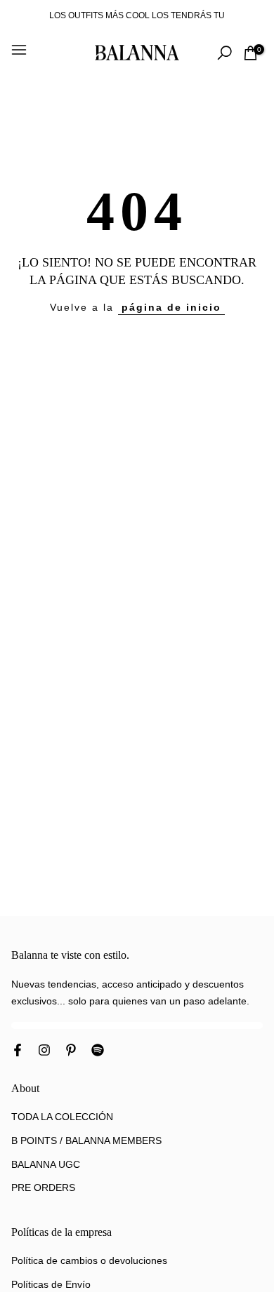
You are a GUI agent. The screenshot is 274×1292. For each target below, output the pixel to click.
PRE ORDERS (43, 1187)
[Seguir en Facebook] (17, 1051)
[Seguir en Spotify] (97, 1051)
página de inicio (171, 307)
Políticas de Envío (51, 1284)
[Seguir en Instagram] (44, 1051)
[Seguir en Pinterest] (71, 1051)
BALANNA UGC (45, 1164)
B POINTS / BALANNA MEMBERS (86, 1140)
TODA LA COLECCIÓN (62, 1116)
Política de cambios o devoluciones (89, 1260)
